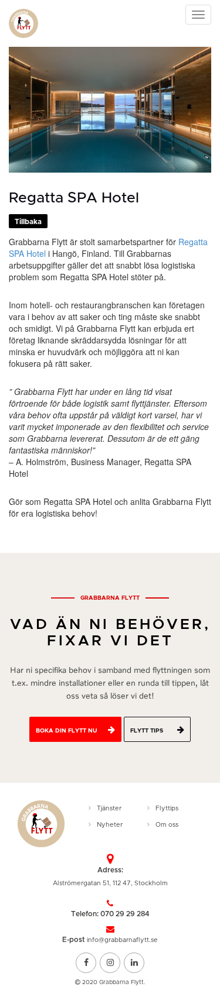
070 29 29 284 (125, 913)
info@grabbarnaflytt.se (122, 940)
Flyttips (166, 808)
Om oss (166, 824)
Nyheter (110, 824)
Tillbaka (28, 221)
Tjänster (109, 808)
